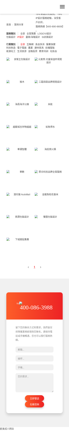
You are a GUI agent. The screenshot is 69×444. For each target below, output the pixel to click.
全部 (22, 44)
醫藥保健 (50, 44)
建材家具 (39, 47)
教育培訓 (43, 51)
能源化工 (11, 51)
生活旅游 (21, 51)
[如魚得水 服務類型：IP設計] (48, 136)
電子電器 (21, 47)
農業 (30, 47)
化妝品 (53, 51)
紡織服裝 (50, 47)
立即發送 (34, 398)
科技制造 (11, 47)
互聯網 (30, 44)
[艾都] (20, 6)
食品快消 (39, 44)
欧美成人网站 (7, 428)
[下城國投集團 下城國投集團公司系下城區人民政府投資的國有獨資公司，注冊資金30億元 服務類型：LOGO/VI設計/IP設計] (20, 249)
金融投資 (32, 51)
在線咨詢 (34, 404)
